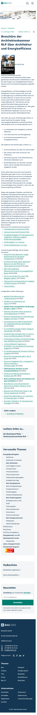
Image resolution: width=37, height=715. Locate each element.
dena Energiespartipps (14, 486)
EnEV (8, 503)
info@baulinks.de (10, 650)
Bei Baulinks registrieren (11, 570)
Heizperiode (10, 541)
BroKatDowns (22, 677)
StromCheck (10, 512)
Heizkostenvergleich (20, 237)
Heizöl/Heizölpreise (12, 524)
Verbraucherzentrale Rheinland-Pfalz (16, 232)
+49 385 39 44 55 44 (11, 646)
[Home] (18, 626)
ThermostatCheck (12, 472)
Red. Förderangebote (13, 498)
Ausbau (3, 671)
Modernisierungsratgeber (12, 239)
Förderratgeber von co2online (14, 242)
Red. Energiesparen (13, 483)
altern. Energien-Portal (11, 544)
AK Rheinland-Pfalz (12, 434)
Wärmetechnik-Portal (11, 538)
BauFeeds (21, 680)
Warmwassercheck (12, 474)
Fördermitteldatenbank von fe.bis (15, 245)
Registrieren (5, 699)
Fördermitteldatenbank (14, 495)
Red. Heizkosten (12, 463)
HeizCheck (9, 457)
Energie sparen (23, 671)
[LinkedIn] (20, 655)
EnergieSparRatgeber (11, 235)
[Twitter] (14, 655)
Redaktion (11, 28)
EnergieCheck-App (12, 480)
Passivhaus (7, 529)
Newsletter (5, 692)
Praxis (3, 677)
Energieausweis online (13, 500)
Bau (2, 667)
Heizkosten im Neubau (14, 460)
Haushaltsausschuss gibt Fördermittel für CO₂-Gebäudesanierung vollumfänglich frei (18, 324)
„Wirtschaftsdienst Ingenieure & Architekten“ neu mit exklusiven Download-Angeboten (19, 346)
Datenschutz (22, 695)
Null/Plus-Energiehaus (11, 532)
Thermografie (11, 506)
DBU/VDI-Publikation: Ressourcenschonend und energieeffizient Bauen (18, 271)
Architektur (11, 414)
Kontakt (4, 702)
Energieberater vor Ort (11, 535)
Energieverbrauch (12, 489)
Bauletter (27, 593)
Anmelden (4, 695)
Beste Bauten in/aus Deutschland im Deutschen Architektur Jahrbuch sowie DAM (17, 386)
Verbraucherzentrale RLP (15, 436)
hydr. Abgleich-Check (13, 466)
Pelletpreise (10, 521)
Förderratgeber (11, 492)
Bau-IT (3, 680)
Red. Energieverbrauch (14, 518)
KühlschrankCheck (12, 515)
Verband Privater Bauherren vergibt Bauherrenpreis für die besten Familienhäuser (16, 257)
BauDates (21, 674)
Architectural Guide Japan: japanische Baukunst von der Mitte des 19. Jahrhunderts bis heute (17, 264)
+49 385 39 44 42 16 (11, 648)
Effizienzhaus (8, 526)
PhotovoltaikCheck (12, 509)
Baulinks (3, 28)
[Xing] (24, 655)
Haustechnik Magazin (11, 547)
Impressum (22, 692)
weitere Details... (9, 286)
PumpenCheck (11, 469)
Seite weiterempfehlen (11, 575)
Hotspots (21, 667)
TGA (2, 674)
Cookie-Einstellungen (25, 699)
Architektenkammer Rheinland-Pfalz (16, 229)
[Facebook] (17, 655)
